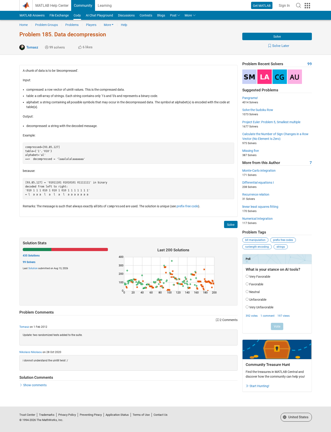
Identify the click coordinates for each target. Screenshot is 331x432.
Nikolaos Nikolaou (30, 352)
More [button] (188, 15)
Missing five (250, 150)
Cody (77, 15)
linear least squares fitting (260, 206)
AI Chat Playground (99, 15)
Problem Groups (46, 24)
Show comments (35, 385)
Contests (146, 15)
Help (124, 24)
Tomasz (32, 47)
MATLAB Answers (32, 15)
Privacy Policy (67, 414)
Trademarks (46, 414)
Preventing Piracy (91, 414)
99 (309, 64)
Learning (105, 5)
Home (23, 24)
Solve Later (280, 46)
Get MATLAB (262, 5)
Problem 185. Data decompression (62, 34)
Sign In (284, 5)
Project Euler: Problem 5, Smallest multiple (271, 122)
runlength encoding (257, 246)
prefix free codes (283, 240)
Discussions (126, 15)
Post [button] (173, 15)
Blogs (161, 15)
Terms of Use (141, 414)
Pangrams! (250, 98)
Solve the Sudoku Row (257, 110)
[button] (298, 5)
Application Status (117, 414)
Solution (33, 268)
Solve (277, 36)
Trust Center (27, 414)
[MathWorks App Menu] (307, 5)
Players (91, 24)
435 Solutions (31, 255)
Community (83, 5)
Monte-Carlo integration (259, 170)
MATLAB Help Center (51, 5)
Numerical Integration (257, 218)
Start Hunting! (259, 386)
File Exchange (59, 15)
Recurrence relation (255, 194)
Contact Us (161, 414)
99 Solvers (29, 262)
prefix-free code (187, 206)
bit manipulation (255, 240)
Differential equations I (258, 182)
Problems (72, 24)
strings (281, 246)
